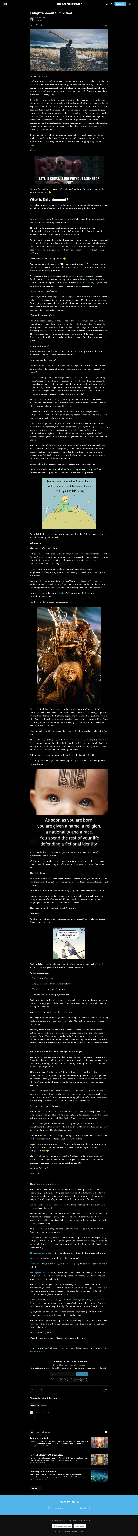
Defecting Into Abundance (43, 1471)
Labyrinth (61, 593)
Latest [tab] (38, 1432)
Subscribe (120, 4)
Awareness (34, 1258)
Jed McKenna (99, 135)
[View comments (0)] (37, 25)
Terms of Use (79, 1379)
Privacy (68, 1521)
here (43, 103)
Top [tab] (32, 1432)
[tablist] (39, 1405)
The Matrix (74, 1299)
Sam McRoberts (40, 18)
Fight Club (85, 1299)
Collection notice (84, 1521)
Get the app (79, 1526)
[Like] (32, 25)
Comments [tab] (35, 1405)
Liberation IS (36, 1263)
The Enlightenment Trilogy (42, 1253)
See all (34, 1488)
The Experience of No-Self (42, 1272)
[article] (69, 1443)
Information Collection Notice (68, 1381)
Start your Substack (63, 1526)
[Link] (26, 199)
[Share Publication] (111, 4)
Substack (58, 1531)
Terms (74, 1521)
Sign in (131, 4)
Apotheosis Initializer (40, 1438)
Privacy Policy (85, 1381)
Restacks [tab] (44, 1405)
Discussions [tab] (46, 1432)
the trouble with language (87, 282)
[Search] (107, 4)
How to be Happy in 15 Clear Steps (46, 1455)
